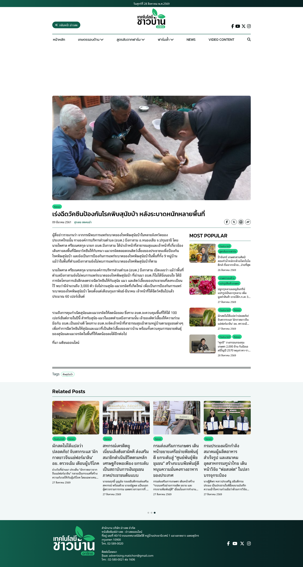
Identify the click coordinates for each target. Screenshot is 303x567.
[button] (148, 513)
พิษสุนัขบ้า (68, 374)
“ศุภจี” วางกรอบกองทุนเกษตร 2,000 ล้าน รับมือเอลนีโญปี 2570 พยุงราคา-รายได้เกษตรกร (234, 348)
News (191, 39)
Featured (224, 246)
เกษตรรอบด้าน (88, 39)
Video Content (221, 39)
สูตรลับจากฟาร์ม (129, 39)
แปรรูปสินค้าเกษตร (229, 283)
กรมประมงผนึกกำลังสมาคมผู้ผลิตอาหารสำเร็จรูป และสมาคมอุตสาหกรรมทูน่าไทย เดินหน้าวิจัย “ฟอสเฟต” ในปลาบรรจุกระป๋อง (226, 460)
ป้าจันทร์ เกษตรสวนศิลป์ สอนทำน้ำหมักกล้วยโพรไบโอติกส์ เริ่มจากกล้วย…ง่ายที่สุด (234, 261)
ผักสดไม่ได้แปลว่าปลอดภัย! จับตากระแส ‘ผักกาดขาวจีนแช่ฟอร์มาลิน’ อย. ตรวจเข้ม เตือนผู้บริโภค (233, 321)
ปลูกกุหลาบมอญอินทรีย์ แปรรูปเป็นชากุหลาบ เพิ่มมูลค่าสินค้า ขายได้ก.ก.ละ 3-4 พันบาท (234, 295)
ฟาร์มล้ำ (164, 39)
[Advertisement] (151, 69)
